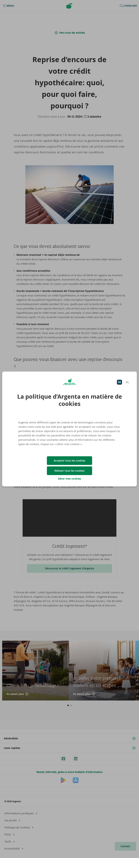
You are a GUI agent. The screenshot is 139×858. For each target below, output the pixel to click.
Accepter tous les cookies (69, 460)
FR (119, 382)
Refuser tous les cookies (69, 470)
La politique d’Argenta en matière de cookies (69, 400)
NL (127, 382)
